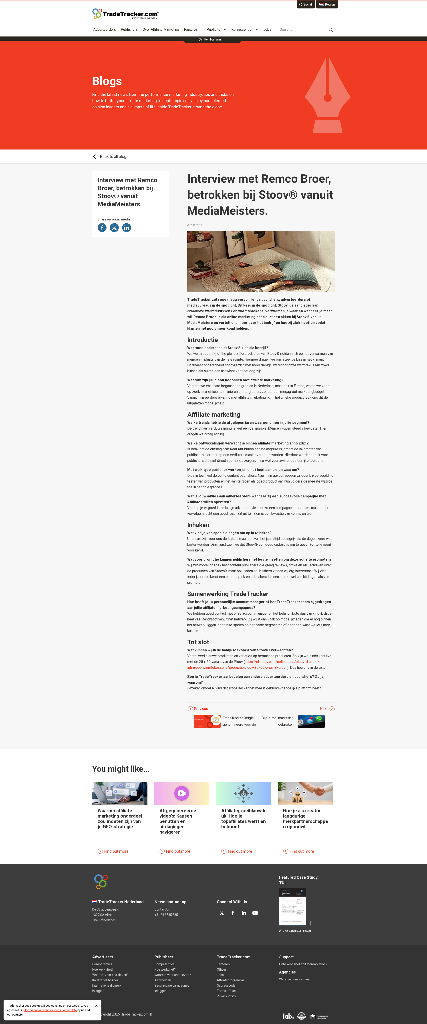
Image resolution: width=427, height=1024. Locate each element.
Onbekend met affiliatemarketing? (303, 964)
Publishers (129, 29)
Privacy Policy (226, 996)
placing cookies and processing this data (50, 1010)
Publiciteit (214, 29)
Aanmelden (163, 980)
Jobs (267, 29)
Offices (222, 969)
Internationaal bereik (106, 985)
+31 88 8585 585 (166, 915)
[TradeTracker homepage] (125, 13)
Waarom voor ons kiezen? (110, 975)
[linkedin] (244, 913)
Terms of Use (226, 991)
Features (191, 29)
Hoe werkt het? (102, 969)
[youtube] (255, 913)
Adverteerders (104, 29)
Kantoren (223, 964)
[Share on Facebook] (102, 227)
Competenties (102, 964)
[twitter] (221, 913)
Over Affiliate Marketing (161, 29)
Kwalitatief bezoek (105, 980)
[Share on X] (114, 227)
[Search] (330, 29)
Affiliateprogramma (231, 980)
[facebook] (233, 913)
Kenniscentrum (242, 29)
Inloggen (98, 991)
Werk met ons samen (294, 979)
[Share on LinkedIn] (126, 227)
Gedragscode (226, 985)
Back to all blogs (114, 156)
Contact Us (162, 909)
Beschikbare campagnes (172, 985)
